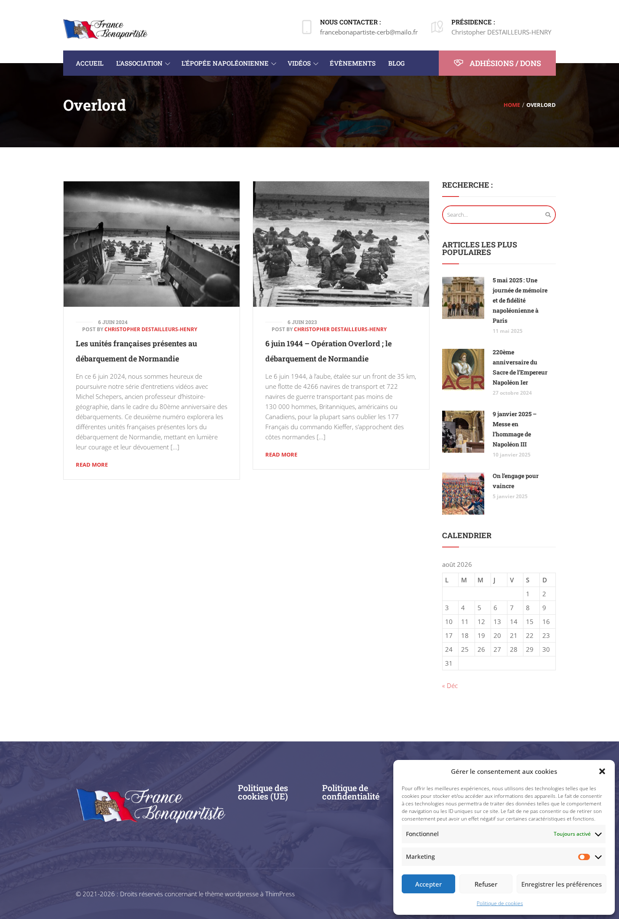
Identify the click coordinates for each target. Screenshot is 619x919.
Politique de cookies (500, 903)
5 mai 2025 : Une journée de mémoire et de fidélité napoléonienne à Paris (520, 300)
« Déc (450, 685)
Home (512, 105)
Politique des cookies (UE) (263, 792)
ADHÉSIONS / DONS (504, 63)
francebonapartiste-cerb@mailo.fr (369, 32)
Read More (92, 464)
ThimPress (280, 894)
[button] (602, 771)
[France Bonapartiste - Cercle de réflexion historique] (105, 28)
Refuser (486, 884)
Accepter (428, 884)
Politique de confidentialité (350, 792)
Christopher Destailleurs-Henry (150, 329)
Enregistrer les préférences (561, 884)
